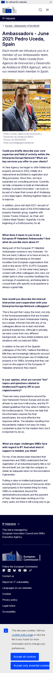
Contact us (8, 576)
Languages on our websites (17, 587)
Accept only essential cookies (31, 665)
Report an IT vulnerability (15, 581)
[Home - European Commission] (9, 9)
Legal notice (8, 605)
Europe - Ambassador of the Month (22, 25)
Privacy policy (9, 599)
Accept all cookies (25, 656)
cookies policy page (22, 634)
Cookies (6, 593)
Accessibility (9, 611)
